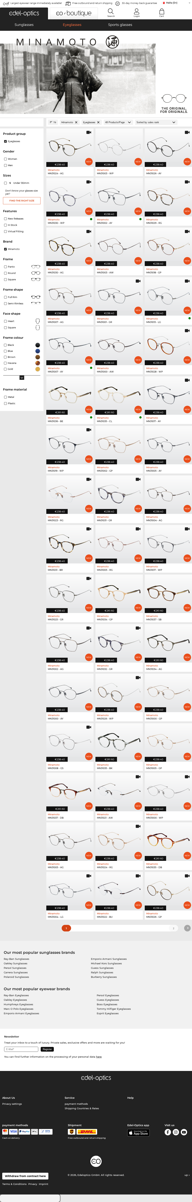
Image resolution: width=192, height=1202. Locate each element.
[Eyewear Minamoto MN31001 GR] (119, 294)
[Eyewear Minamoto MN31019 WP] (70, 443)
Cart (161, 16)
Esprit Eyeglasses (108, 1013)
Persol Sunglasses (15, 967)
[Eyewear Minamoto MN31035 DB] (168, 839)
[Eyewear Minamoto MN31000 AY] (70, 691)
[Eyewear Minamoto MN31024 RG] (119, 839)
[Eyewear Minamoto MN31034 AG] (168, 641)
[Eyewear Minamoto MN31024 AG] (70, 145)
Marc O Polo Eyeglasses (18, 1008)
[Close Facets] (22, 122)
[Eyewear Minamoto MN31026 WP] (119, 691)
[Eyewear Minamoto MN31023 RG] (70, 492)
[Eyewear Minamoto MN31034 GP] (119, 592)
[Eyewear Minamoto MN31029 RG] (168, 195)
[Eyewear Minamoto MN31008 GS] (70, 740)
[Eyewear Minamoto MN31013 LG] (168, 294)
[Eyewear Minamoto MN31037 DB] (70, 790)
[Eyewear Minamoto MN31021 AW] (119, 790)
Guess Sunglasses (102, 967)
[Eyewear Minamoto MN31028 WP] (168, 344)
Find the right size (21, 200)
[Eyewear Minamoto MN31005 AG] (70, 839)
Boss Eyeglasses (107, 1004)
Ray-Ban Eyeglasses (16, 995)
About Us (8, 1097)
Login (137, 16)
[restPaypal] (24, 1132)
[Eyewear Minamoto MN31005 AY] (168, 443)
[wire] (45, 1132)
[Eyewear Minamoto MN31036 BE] (70, 393)
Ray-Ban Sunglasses (16, 958)
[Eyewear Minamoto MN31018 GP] (168, 245)
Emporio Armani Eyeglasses (21, 1013)
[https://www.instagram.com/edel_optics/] (176, 1133)
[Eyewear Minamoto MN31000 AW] (119, 344)
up (186, 1174)
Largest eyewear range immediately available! (36, 3)
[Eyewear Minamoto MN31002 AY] (119, 195)
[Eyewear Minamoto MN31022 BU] (119, 889)
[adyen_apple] (34, 1132)
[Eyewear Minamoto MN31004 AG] (168, 492)
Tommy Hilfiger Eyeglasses (114, 1008)
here (99, 1056)
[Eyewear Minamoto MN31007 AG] (70, 294)
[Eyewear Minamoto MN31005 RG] (119, 542)
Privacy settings (12, 1103)
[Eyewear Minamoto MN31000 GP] (168, 691)
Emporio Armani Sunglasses (109, 958)
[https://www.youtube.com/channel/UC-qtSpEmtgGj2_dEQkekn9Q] (184, 1133)
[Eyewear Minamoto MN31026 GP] (168, 889)
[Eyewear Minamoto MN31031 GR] (119, 492)
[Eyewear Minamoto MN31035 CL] (119, 393)
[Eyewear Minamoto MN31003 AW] (119, 245)
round (12, 273)
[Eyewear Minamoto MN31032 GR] (119, 641)
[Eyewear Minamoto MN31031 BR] (70, 542)
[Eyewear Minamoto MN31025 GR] (70, 592)
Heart (11, 321)
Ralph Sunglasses (102, 972)
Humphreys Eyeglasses (18, 1004)
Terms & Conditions (14, 1183)
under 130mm (19, 183)
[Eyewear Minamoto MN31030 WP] (70, 195)
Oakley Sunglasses (15, 963)
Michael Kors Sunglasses (106, 963)
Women (12, 159)
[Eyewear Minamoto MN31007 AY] (70, 344)
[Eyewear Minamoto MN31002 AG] (70, 641)
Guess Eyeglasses (108, 999)
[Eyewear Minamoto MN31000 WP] (168, 790)
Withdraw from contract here (25, 1176)
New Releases (15, 218)
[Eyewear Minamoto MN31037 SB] (168, 592)
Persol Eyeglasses (108, 995)
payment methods (76, 1103)
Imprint (43, 1183)
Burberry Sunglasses (104, 976)
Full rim (12, 297)
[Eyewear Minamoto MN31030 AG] (70, 245)
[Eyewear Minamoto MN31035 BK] (119, 740)
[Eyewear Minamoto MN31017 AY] (168, 393)
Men (10, 165)
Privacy (32, 1183)
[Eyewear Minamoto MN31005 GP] (168, 740)
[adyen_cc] (5, 1132)
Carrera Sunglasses (16, 972)
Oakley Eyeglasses (15, 999)
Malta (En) (171, 2)
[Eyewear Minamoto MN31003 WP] (119, 145)
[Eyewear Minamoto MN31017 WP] (168, 542)
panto (11, 266)
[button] (24, 13)
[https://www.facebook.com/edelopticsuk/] (168, 1133)
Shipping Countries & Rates (82, 1108)
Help (130, 1097)
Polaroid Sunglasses (16, 976)
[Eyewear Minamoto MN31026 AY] (168, 145)
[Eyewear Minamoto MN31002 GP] (119, 443)
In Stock (12, 225)
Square (12, 279)
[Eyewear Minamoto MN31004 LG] (70, 889)
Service (70, 1097)
